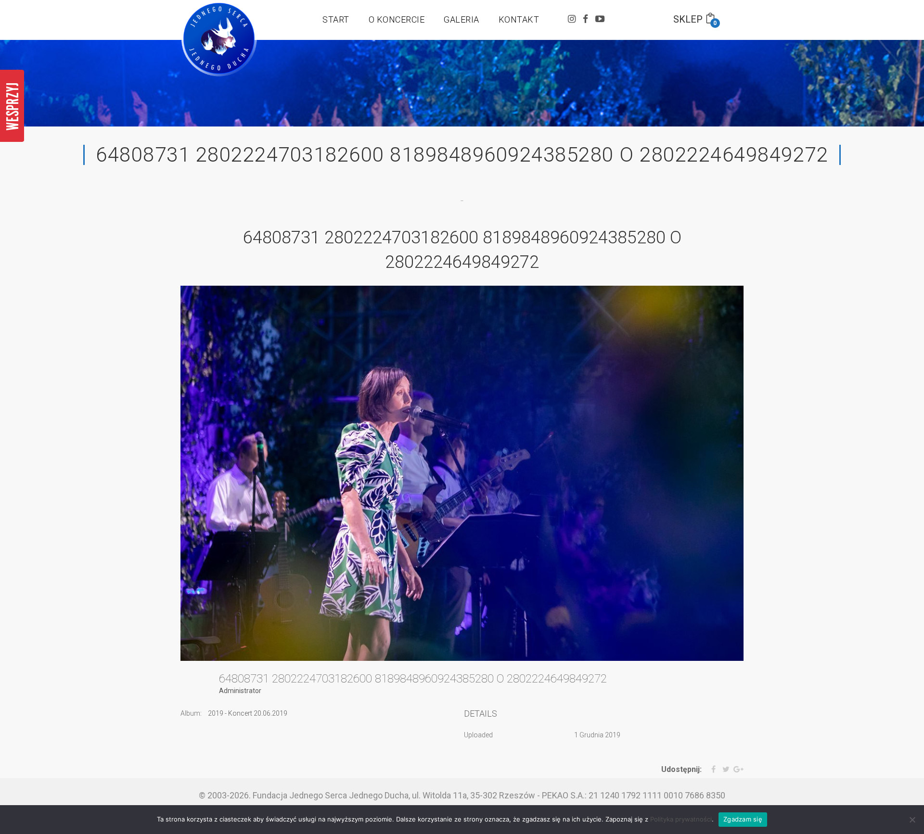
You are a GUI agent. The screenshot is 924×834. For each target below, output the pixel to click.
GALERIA (461, 19)
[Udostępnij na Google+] (738, 769)
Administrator (240, 691)
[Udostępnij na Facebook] (710, 769)
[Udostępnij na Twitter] (724, 769)
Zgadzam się (742, 819)
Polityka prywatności (681, 819)
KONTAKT (519, 19)
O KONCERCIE (397, 19)
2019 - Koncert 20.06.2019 (247, 713)
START (335, 19)
